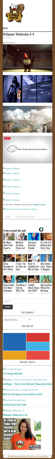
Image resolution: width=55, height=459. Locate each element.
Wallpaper (7, 217)
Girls (22, 217)
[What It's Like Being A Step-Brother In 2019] (27, 389)
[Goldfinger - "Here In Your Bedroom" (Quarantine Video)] (27, 379)
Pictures (27, 217)
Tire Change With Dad (12, 373)
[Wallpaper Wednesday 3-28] (27, 410)
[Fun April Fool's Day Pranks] (27, 400)
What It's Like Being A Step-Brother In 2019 (22, 394)
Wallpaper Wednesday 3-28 (15, 415)
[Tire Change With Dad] (27, 369)
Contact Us (32, 456)
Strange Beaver (20, 456)
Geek (19, 217)
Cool (17, 217)
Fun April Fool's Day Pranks (15, 404)
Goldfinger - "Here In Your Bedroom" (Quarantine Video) (27, 384)
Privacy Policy (42, 456)
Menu (5, 28)
